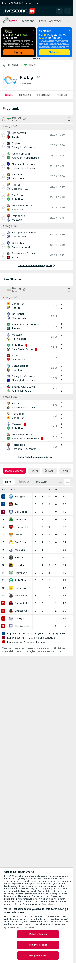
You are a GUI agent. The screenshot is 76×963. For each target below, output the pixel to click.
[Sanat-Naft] (11, 588)
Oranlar (25, 95)
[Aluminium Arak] (11, 519)
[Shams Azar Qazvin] (11, 611)
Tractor (19, 504)
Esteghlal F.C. (22, 496)
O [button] (35, 489)
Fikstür (61, 95)
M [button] (56, 489)
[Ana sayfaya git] (22, 11)
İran (32, 65)
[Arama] (59, 11)
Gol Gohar (21, 511)
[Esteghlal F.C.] (11, 496)
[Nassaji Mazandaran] (11, 603)
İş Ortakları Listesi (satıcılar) (19, 927)
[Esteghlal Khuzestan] (11, 618)
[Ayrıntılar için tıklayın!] (36, 135)
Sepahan (20, 565)
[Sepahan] (11, 565)
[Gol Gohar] (11, 512)
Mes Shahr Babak (22, 595)
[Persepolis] (11, 527)
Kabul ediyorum (38, 934)
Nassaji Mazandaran (22, 603)
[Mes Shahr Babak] (11, 595)
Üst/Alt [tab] (50, 470)
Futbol (13, 65)
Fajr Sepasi (21, 542)
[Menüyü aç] (67, 11)
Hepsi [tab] (8, 481)
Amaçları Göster (38, 955)
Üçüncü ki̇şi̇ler (48, 904)
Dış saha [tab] (42, 481)
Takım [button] (12, 489)
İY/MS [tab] (65, 470)
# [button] (2, 489)
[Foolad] (11, 535)
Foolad (19, 534)
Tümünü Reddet (38, 944)
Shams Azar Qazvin (22, 611)
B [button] (49, 489)
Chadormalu (22, 626)
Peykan (19, 557)
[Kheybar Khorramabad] (11, 573)
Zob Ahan (21, 580)
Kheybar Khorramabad (22, 572)
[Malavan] (11, 550)
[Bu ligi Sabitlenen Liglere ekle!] (38, 77)
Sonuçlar (43, 95)
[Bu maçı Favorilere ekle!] (3, 134)
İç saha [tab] (24, 481)
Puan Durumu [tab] (14, 470)
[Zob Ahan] (11, 580)
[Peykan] (11, 557)
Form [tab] (34, 470)
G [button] (42, 489)
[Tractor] (11, 504)
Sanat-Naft (21, 588)
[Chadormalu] (11, 626)
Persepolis (21, 527)
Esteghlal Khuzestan (22, 618)
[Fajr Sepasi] (11, 542)
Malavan (20, 550)
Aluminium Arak (22, 519)
